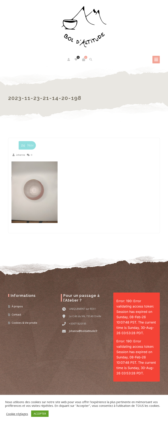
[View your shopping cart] (83, 59)
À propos (17, 306)
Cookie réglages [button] (17, 414)
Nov (27, 145)
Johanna (20, 154)
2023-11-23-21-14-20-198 (44, 98)
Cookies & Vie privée (24, 323)
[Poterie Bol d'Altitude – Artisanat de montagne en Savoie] (84, 26)
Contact (16, 314)
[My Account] (68, 59)
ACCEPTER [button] (40, 413)
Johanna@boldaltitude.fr (83, 331)
